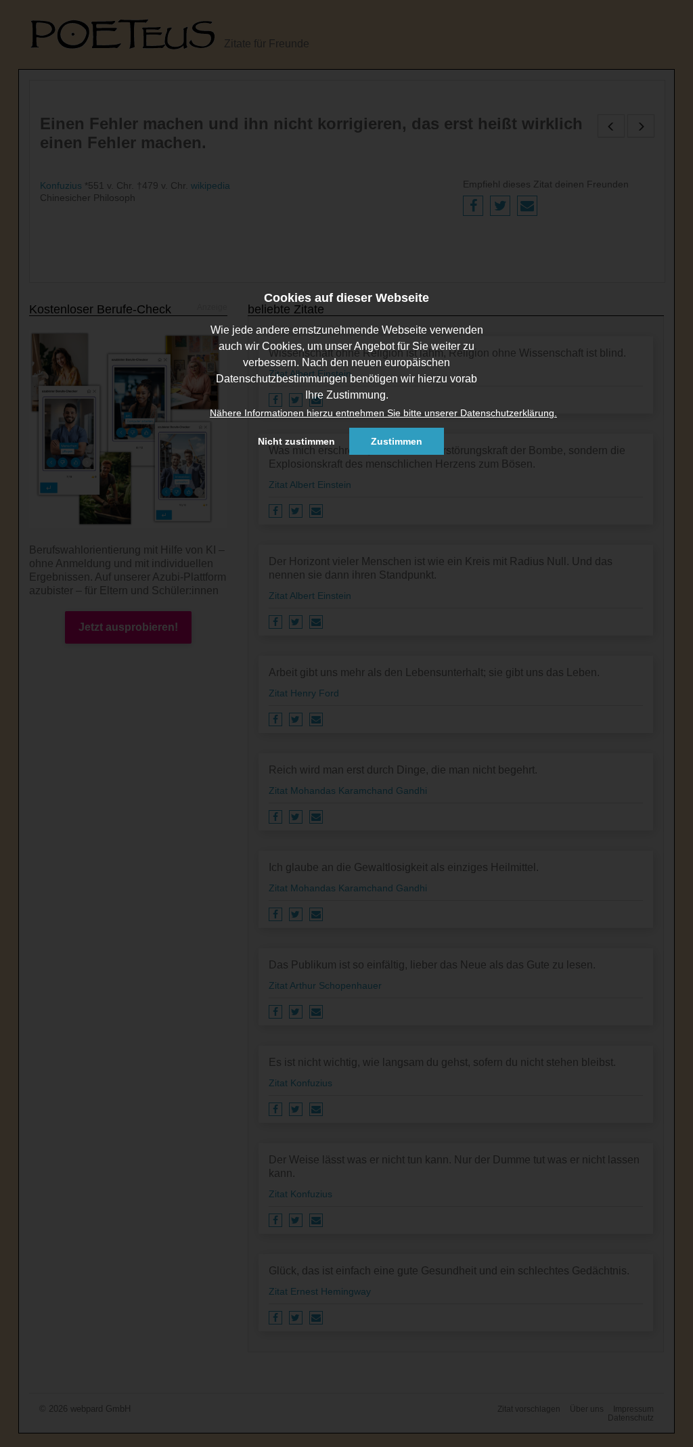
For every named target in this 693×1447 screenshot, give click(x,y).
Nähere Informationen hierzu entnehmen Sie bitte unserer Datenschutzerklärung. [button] (383, 412)
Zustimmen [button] (396, 441)
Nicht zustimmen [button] (296, 441)
